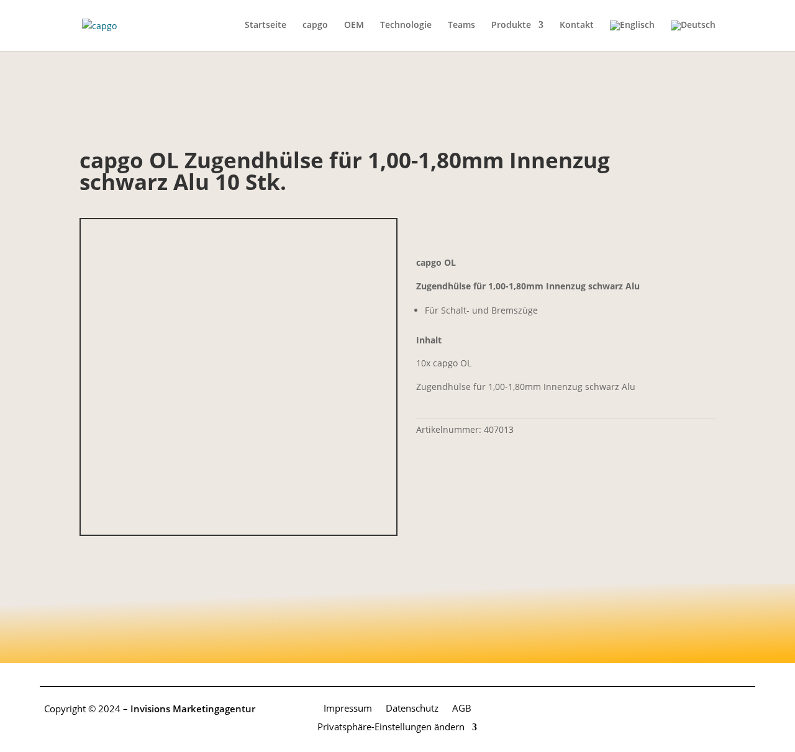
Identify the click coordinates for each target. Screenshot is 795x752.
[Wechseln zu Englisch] (632, 35)
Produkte (511, 25)
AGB (461, 707)
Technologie (406, 25)
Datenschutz (412, 707)
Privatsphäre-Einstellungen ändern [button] (391, 726)
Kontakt (577, 25)
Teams (461, 25)
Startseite (265, 25)
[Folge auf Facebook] (696, 709)
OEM (354, 25)
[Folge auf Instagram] (720, 709)
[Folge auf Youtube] (745, 709)
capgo (315, 25)
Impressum (348, 707)
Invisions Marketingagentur (192, 708)
